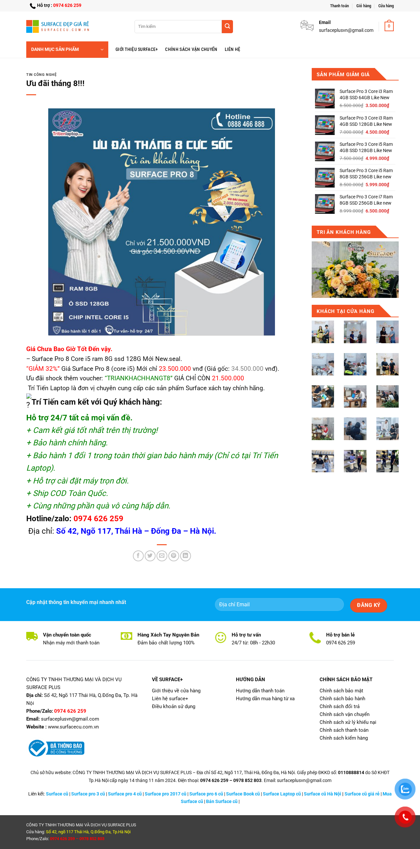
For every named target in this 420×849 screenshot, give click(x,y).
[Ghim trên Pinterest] (173, 555)
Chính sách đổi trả (340, 706)
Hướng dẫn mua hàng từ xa (265, 699)
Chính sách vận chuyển (191, 49)
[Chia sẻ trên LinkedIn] (185, 555)
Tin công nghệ (41, 75)
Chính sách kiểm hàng (344, 738)
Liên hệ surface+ (170, 699)
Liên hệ (233, 49)
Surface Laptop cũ (282, 794)
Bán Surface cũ (222, 801)
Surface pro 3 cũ (88, 794)
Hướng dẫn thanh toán (260, 691)
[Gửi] (227, 26)
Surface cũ (57, 794)
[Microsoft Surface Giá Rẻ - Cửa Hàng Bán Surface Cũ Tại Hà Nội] (59, 26)
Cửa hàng (386, 5)
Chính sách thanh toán (344, 730)
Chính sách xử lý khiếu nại (348, 722)
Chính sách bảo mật (341, 691)
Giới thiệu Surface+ (137, 49)
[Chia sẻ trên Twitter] (150, 555)
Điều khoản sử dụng (173, 706)
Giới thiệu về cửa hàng (176, 691)
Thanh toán (339, 5)
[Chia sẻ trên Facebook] (138, 555)
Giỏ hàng (363, 5)
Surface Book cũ (243, 794)
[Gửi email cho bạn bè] (162, 555)
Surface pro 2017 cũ (165, 794)
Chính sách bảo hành (342, 699)
